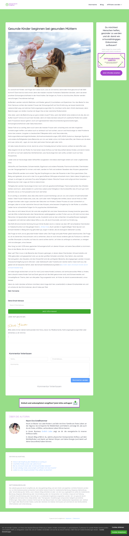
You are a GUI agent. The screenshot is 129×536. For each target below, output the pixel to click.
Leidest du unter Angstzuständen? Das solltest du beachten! (32, 470)
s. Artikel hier (44, 227)
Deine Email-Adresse (16, 301)
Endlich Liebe (47, 431)
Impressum (68, 518)
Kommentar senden (80, 380)
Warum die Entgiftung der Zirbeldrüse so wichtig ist (30, 462)
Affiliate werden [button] (114, 5)
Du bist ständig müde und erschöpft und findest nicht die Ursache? (34, 468)
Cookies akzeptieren (119, 532)
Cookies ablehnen (118, 527)
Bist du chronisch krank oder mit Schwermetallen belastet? (32, 466)
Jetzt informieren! (49, 311)
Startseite (93, 5)
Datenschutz (76, 518)
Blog (102, 5)
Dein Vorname (13, 291)
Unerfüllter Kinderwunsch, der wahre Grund (27, 464)
